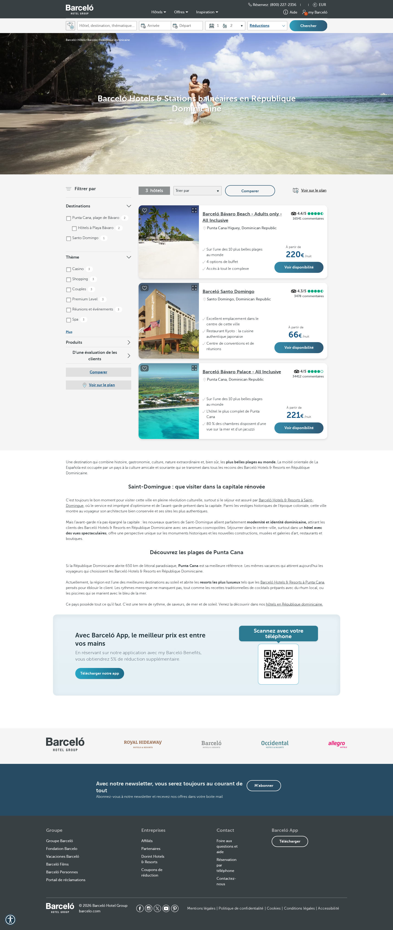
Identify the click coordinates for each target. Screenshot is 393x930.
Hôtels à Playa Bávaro (98, 228)
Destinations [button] (78, 206)
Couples (81, 289)
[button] (307, 5)
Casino (80, 269)
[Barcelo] (211, 744)
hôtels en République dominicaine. (294, 604)
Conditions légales (299, 908)
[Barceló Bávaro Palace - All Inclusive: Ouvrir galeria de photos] (194, 368)
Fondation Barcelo (61, 849)
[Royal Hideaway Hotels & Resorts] (143, 744)
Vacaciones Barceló (62, 857)
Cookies (274, 908)
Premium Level (87, 299)
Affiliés (147, 841)
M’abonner (263, 786)
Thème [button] (72, 257)
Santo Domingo (88, 238)
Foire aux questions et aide (227, 846)
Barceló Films (57, 864)
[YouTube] (166, 908)
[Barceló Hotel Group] (79, 9)
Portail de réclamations (65, 880)
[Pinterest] (174, 908)
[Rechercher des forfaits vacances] (70, 25)
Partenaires (150, 849)
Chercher (308, 26)
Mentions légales (201, 908)
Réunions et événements (95, 309)
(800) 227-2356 (283, 5)
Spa (78, 319)
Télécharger (289, 841)
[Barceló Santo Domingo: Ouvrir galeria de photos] (194, 287)
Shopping (82, 279)
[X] (157, 908)
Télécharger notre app (99, 673)
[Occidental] (275, 744)
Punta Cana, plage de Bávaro (98, 218)
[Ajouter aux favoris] (144, 210)
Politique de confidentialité (241, 908)
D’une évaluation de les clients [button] (94, 355)
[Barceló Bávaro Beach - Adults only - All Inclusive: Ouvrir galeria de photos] (194, 210)
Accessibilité (328, 908)
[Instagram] (148, 908)
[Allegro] (337, 744)
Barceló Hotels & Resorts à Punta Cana (292, 582)
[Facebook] (140, 908)
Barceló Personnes (62, 872)
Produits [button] (74, 342)
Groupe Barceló (59, 841)
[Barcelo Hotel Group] (60, 908)
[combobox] (107, 25)
